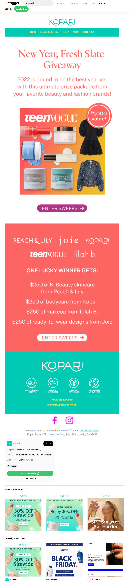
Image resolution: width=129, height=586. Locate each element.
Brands (60, 3)
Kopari (16, 443)
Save (48, 443)
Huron (54, 580)
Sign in (8, 9)
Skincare (12, 466)
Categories (73, 3)
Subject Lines (88, 3)
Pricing (102, 3)
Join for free (21, 9)
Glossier (96, 580)
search (26, 3)
